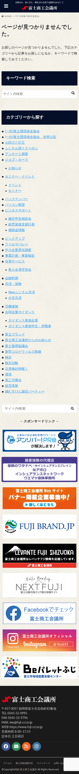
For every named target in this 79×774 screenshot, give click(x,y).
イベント (15, 185)
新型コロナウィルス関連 (23, 351)
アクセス (7, 763)
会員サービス (15, 261)
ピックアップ (15, 238)
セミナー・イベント (20, 176)
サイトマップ (43, 763)
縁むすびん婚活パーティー (25, 391)
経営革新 (11, 386)
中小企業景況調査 (18, 250)
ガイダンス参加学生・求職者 (29, 326)
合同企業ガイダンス (20, 312)
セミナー (15, 190)
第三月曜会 (13, 380)
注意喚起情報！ (16, 368)
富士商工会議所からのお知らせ (28, 340)
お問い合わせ (60, 763)
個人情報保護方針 (24, 763)
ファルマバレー (16, 244)
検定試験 (11, 363)
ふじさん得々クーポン (21, 148)
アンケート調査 (16, 154)
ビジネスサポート (18, 210)
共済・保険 (13, 284)
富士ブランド (15, 334)
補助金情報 (16, 230)
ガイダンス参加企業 (23, 320)
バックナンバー (16, 199)
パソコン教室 (15, 204)
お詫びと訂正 (15, 142)
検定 (8, 357)
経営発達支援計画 (21, 224)
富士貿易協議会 (16, 346)
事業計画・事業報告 (20, 255)
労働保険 (11, 306)
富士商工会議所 (28, 769)
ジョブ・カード (16, 159)
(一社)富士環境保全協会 (22, 131)
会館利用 (11, 278)
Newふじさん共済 (21, 292)
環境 (8, 374)
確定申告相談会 (19, 218)
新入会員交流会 (19, 269)
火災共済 (15, 298)
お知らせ (15, 168)
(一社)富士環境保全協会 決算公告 (30, 137)
